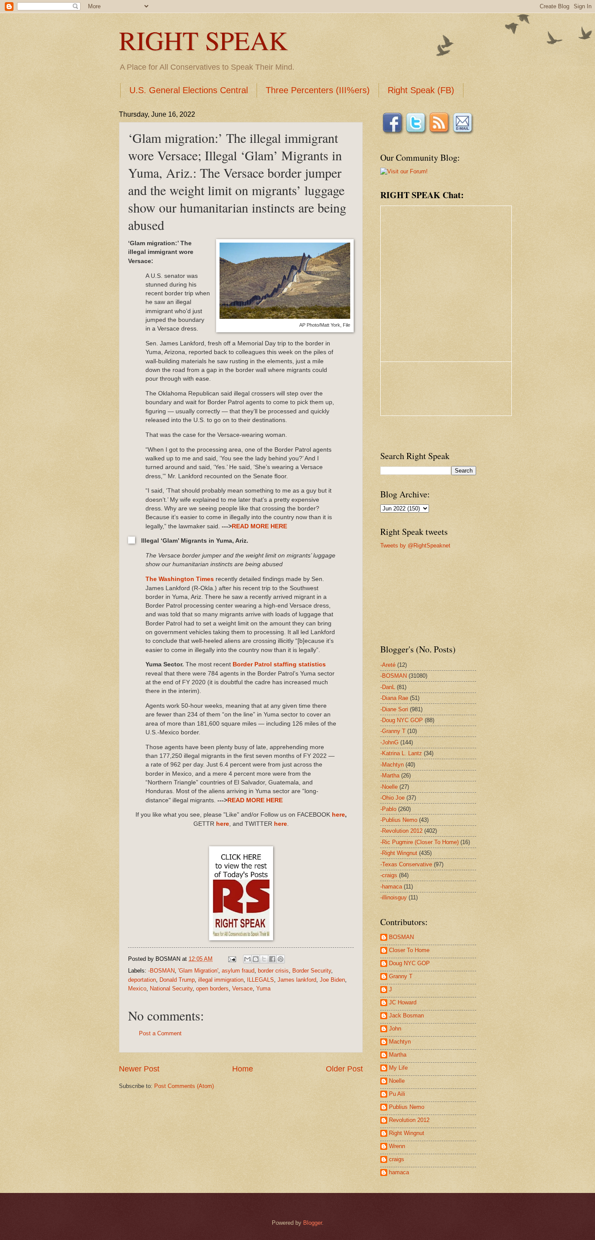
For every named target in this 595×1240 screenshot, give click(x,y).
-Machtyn (392, 764)
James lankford (296, 979)
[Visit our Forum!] (404, 171)
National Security (171, 988)
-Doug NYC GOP (401, 720)
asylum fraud (238, 970)
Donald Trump (177, 979)
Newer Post (139, 1068)
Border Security (311, 970)
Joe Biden (332, 979)
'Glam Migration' (198, 970)
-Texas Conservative (406, 864)
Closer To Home (409, 950)
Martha (397, 1054)
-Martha (389, 775)
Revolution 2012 (409, 1120)
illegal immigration (220, 979)
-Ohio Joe (392, 797)
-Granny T (393, 731)
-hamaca (391, 886)
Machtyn (400, 1041)
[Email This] (247, 959)
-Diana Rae (394, 698)
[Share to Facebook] (272, 959)
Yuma (263, 988)
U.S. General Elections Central (188, 90)
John (395, 1028)
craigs (396, 1159)
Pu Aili (397, 1094)
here (338, 814)
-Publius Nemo (398, 820)
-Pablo (388, 809)
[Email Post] (232, 959)
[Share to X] (264, 959)
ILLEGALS (260, 979)
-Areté (388, 665)
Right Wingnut (406, 1133)
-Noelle (389, 787)
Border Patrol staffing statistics (279, 664)
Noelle (397, 1081)
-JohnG (389, 742)
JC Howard (402, 1002)
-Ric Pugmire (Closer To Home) (419, 842)
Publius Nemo (406, 1107)
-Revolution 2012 (401, 831)
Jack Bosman (406, 1015)
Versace (242, 988)
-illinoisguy (393, 897)
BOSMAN (401, 937)
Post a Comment (160, 1033)
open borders (212, 988)
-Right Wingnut (398, 853)
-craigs (388, 875)
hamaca (399, 1172)
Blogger (312, 1223)
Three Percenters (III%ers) (318, 90)
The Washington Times (179, 579)
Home (242, 1068)
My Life (398, 1067)
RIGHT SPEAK (203, 40)
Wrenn (397, 1146)
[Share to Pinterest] (280, 959)
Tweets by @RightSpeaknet (415, 545)
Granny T (400, 976)
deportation (142, 979)
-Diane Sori (394, 709)
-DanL (387, 687)
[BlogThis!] (255, 959)
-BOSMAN (161, 970)
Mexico (137, 988)
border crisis (273, 970)
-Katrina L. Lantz (401, 753)
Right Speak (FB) (421, 90)
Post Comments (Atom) (184, 1086)
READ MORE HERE (259, 526)
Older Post (344, 1068)
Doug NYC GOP (409, 963)
